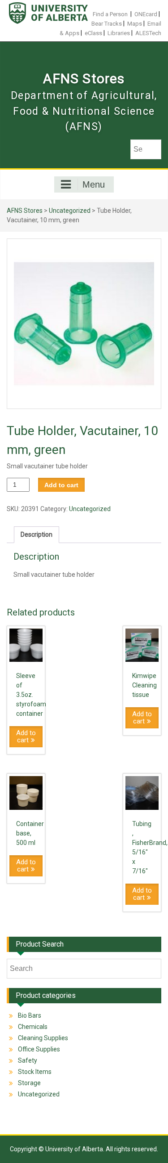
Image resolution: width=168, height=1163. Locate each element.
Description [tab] (36, 534)
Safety (27, 1060)
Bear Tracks (106, 23)
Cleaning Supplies (43, 1038)
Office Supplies (39, 1049)
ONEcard (145, 14)
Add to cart (61, 485)
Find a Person (110, 14)
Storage (29, 1083)
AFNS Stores (84, 78)
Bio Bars (29, 1015)
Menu (93, 184)
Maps (134, 23)
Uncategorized (69, 210)
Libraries (119, 33)
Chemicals (32, 1026)
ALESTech (148, 33)
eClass (93, 33)
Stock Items (35, 1071)
